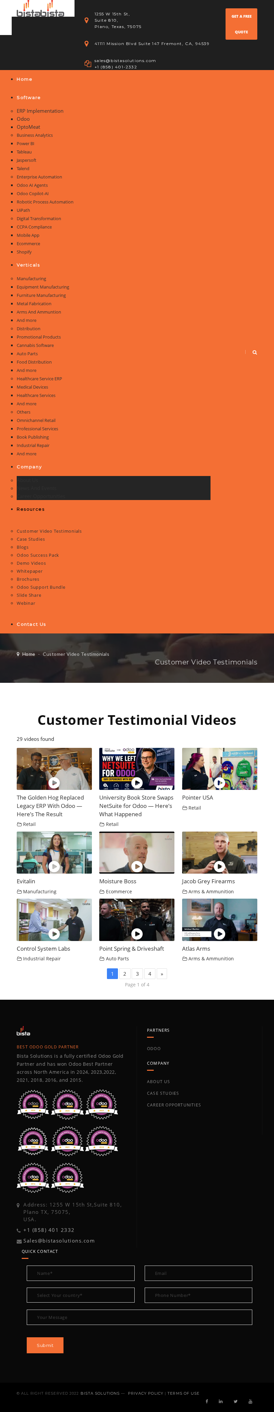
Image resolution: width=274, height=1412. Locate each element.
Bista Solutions (100, 1393)
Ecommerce (28, 244)
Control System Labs (43, 948)
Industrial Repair (33, 445)
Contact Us (31, 624)
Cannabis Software (35, 345)
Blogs (23, 547)
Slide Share (29, 595)
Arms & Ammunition (211, 892)
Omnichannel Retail (36, 420)
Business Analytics (35, 135)
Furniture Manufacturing (41, 295)
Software (29, 97)
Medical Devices (32, 387)
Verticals (28, 265)
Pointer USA (197, 797)
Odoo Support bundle (41, 587)
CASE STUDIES (163, 1093)
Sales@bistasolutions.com (59, 1240)
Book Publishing (33, 437)
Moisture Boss (117, 881)
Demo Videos (31, 563)
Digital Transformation (39, 218)
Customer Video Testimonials (49, 531)
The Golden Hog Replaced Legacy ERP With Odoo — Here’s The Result (50, 806)
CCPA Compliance (34, 227)
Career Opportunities (41, 496)
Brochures (28, 579)
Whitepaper (30, 571)
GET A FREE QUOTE (242, 24)
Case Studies (31, 539)
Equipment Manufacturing (43, 287)
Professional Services (37, 429)
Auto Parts (27, 354)
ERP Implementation (40, 110)
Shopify (24, 252)
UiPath (23, 210)
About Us (27, 480)
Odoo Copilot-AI (33, 193)
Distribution (28, 329)
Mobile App (28, 235)
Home (24, 79)
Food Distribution (34, 362)
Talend (23, 168)
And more (26, 320)
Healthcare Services (36, 395)
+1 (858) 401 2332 (49, 1230)
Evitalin (26, 881)
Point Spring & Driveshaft (131, 948)
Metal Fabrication (34, 304)
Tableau (24, 152)
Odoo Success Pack (38, 555)
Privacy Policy (145, 1393)
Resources (30, 509)
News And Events (36, 488)
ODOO (154, 1048)
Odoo (23, 118)
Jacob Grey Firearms (208, 881)
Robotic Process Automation (45, 202)
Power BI (25, 143)
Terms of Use (183, 1393)
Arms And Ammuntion (39, 312)
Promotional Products (39, 337)
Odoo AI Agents (32, 185)
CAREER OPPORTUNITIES (174, 1105)
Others (23, 412)
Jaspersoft (26, 160)
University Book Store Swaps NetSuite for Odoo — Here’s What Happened (136, 806)
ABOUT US (158, 1081)
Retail (29, 824)
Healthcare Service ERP (39, 379)
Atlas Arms (196, 948)
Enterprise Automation (39, 177)
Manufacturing (31, 279)
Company (29, 466)
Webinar (26, 603)
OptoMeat (28, 126)
